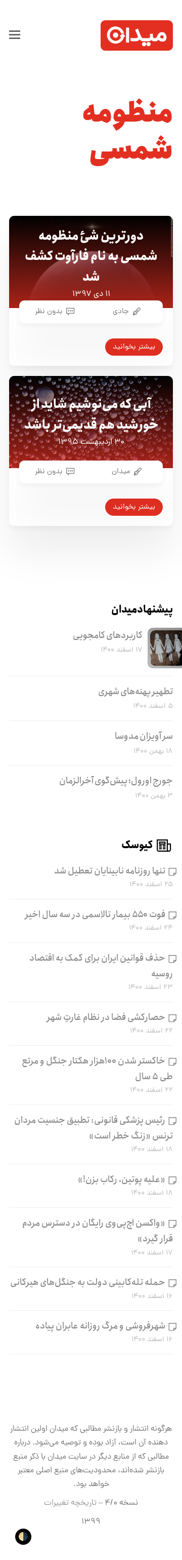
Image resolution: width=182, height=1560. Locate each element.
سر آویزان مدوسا (144, 736)
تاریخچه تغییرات (70, 1503)
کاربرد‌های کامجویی (108, 635)
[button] (14, 35)
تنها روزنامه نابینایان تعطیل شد (109, 871)
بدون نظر (49, 311)
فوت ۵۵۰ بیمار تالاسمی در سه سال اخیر (95, 914)
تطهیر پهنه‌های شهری (135, 691)
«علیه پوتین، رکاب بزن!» (121, 1179)
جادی (121, 311)
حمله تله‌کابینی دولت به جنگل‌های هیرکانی (87, 1282)
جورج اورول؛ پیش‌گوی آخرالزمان (116, 781)
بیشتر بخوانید (134, 347)
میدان (121, 471)
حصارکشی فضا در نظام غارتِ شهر (106, 1017)
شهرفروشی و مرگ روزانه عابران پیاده (100, 1326)
